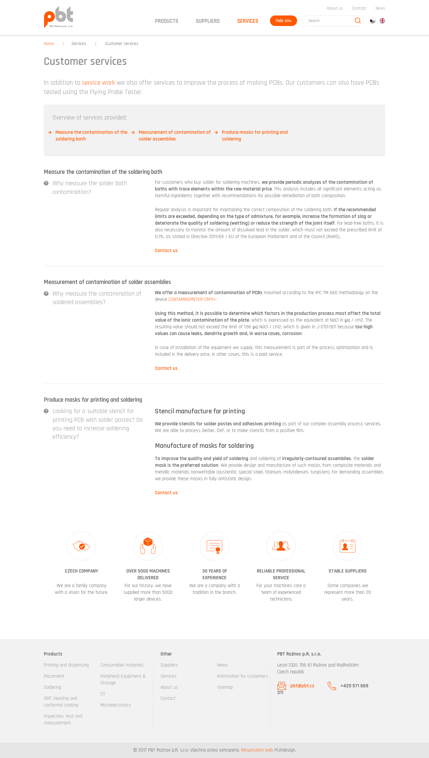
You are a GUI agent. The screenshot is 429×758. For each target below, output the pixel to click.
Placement (54, 676)
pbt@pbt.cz (302, 686)
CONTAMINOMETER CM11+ (192, 299)
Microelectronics (115, 705)
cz (373, 21)
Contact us (166, 250)
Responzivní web (257, 750)
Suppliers (169, 665)
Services (169, 676)
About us (335, 8)
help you (283, 20)
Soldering (52, 687)
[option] (81, 567)
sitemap (225, 687)
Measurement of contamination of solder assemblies (175, 135)
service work (98, 83)
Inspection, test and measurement (63, 719)
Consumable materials (122, 665)
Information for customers (242, 676)
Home (49, 43)
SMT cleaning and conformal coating (61, 701)
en (382, 21)
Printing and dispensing (66, 665)
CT (102, 694)
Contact (359, 8)
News (380, 8)
